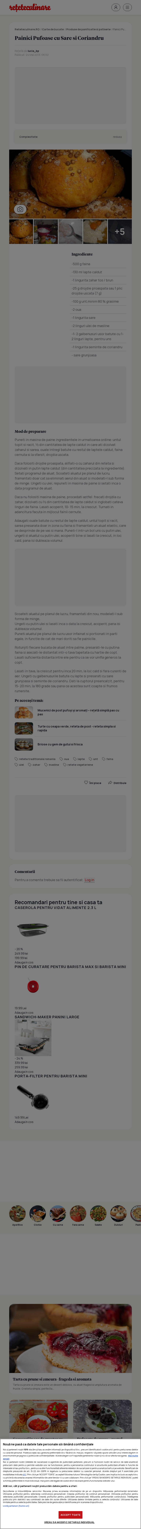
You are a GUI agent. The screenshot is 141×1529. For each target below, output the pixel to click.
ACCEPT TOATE (70, 1514)
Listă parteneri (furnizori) (16, 1505)
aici (24, 1474)
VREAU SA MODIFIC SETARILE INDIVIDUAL (69, 1522)
